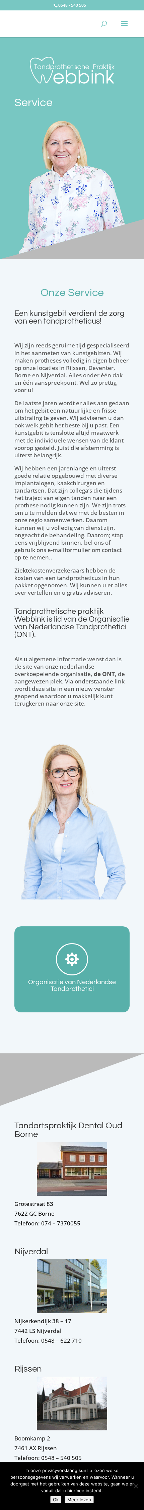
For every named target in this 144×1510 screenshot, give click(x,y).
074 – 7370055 (60, 1223)
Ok (56, 1499)
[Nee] (135, 1486)
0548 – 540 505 (61, 1458)
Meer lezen (79, 1499)
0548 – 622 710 (61, 1340)
